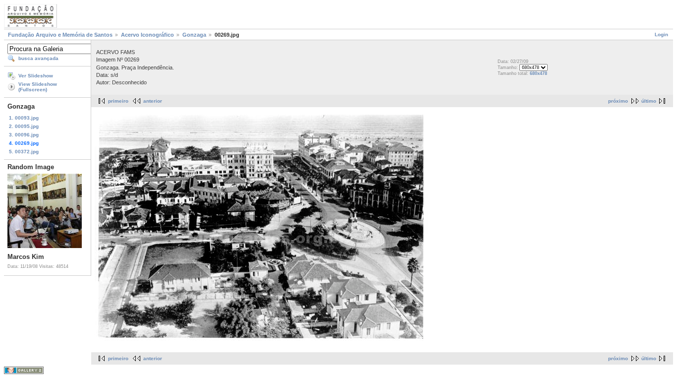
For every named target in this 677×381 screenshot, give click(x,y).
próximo (618, 101)
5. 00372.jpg (24, 151)
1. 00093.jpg (24, 118)
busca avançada (38, 58)
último (648, 101)
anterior (152, 101)
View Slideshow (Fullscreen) (37, 86)
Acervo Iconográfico (147, 35)
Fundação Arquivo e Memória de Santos (60, 35)
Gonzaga (194, 35)
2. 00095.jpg (24, 126)
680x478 (538, 73)
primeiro (118, 101)
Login (661, 34)
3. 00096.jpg (24, 134)
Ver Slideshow (35, 75)
